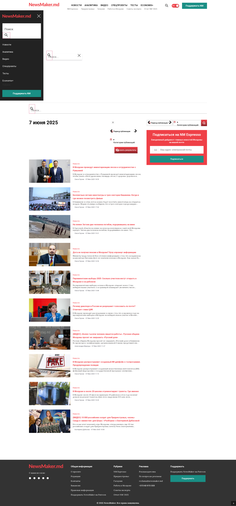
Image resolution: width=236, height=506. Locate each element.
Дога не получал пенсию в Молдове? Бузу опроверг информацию (104, 252)
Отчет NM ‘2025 (150, 9)
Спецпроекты (119, 5)
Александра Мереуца (82, 346)
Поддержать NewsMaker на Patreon (88, 494)
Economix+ (147, 5)
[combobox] (118, 110)
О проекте (76, 471)
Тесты (134, 5)
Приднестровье (87, 9)
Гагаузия (101, 9)
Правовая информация (82, 490)
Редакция (75, 476)
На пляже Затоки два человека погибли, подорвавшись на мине (104, 224)
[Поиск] (32, 109)
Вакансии (75, 485)
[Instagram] (39, 478)
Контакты (75, 481)
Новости (76, 5)
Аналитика (91, 5)
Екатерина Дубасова (82, 429)
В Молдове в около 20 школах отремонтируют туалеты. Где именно (106, 391)
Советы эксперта (134, 9)
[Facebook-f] (30, 478)
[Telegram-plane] (48, 478)
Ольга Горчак (79, 179)
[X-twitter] (34, 478)
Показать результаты (204, 123)
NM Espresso (72, 9)
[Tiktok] (43, 478)
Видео (104, 5)
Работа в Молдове (116, 9)
